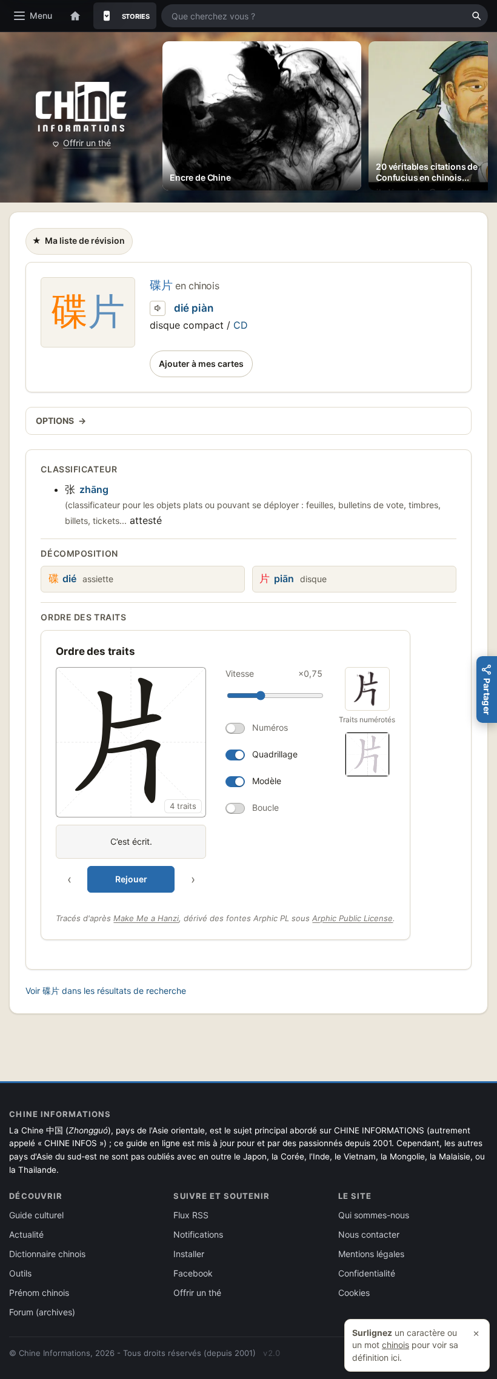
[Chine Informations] (81, 107)
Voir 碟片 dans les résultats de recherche (105, 990)
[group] (191, 780)
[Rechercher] (476, 16)
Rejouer (131, 879)
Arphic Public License (352, 918)
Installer (188, 1254)
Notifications (198, 1234)
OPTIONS (60, 420)
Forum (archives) (42, 1312)
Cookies (354, 1292)
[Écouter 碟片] (157, 309)
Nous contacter (368, 1234)
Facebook (193, 1273)
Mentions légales (371, 1254)
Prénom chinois (39, 1292)
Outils (20, 1273)
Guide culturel (36, 1215)
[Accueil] (75, 15)
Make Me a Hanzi (146, 918)
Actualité (26, 1234)
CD (240, 325)
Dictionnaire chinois (47, 1254)
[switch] (274, 728)
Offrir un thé (87, 143)
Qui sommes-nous (373, 1215)
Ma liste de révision (78, 243)
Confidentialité (366, 1273)
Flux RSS (190, 1215)
